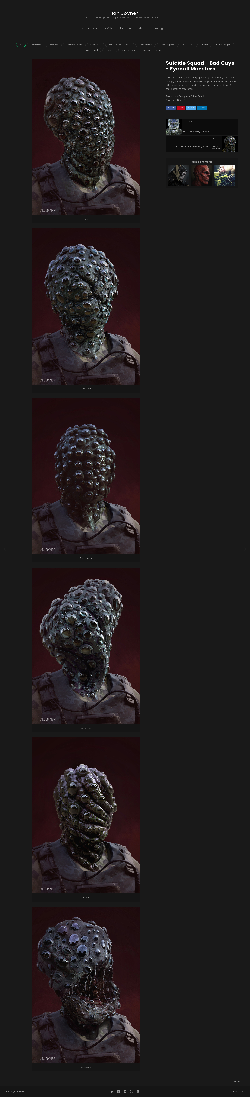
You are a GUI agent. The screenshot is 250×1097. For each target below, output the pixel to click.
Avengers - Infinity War (154, 50)
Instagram (161, 28)
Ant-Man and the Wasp (120, 45)
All (21, 44)
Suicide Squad (91, 50)
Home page (89, 28)
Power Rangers (223, 45)
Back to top (238, 1091)
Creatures (53, 45)
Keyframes (95, 45)
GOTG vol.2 (188, 45)
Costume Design (74, 45)
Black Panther (145, 45)
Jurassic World (128, 50)
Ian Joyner (125, 13)
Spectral (110, 50)
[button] (239, 1081)
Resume (125, 28)
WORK (109, 28)
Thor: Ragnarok (167, 45)
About (142, 28)
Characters (35, 45)
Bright (205, 45)
